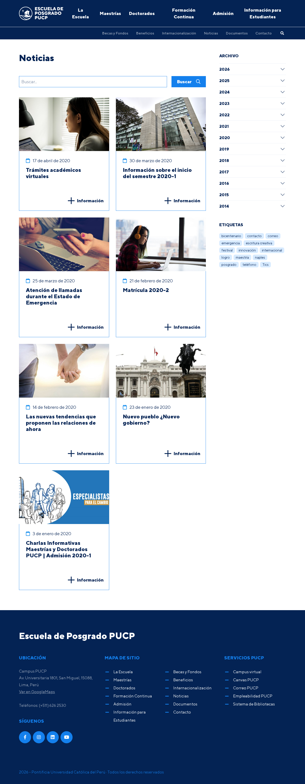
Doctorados (142, 13)
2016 (224, 183)
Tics (265, 264)
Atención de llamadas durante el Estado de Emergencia (54, 296)
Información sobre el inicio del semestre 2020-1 (157, 172)
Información (90, 200)
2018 (224, 160)
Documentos (237, 33)
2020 (224, 137)
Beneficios (145, 33)
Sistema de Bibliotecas (254, 704)
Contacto (263, 33)
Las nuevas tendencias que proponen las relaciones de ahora (61, 422)
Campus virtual (247, 671)
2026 (224, 69)
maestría (242, 257)
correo (273, 236)
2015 (224, 194)
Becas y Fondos (115, 33)
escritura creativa (259, 243)
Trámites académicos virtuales (53, 172)
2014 (224, 206)
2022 (224, 114)
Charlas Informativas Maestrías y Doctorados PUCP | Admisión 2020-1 (58, 549)
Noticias (211, 33)
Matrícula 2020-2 (146, 290)
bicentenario (231, 236)
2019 (224, 149)
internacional (272, 250)
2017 (224, 171)
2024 (224, 91)
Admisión (223, 13)
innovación (247, 250)
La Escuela (80, 13)
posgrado (228, 264)
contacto (254, 236)
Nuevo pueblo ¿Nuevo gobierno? (151, 419)
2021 (224, 126)
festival (227, 250)
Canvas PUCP (246, 679)
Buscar (184, 81)
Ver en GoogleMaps (37, 691)
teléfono (249, 264)
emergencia (230, 243)
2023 (224, 103)
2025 (224, 80)
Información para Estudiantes (262, 13)
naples (260, 257)
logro (225, 257)
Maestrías (110, 13)
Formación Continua (183, 13)
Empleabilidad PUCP (252, 696)
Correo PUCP (245, 688)
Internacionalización (179, 33)
